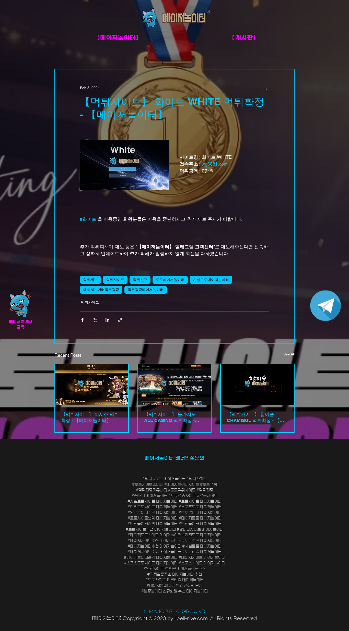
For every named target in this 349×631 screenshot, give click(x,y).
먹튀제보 (90, 280)
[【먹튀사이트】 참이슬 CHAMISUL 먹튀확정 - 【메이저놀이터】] (257, 384)
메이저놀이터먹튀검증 (101, 290)
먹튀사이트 (115, 280)
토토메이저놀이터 (170, 280)
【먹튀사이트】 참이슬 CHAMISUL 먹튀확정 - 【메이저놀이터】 (255, 418)
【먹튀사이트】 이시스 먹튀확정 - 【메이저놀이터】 (90, 417)
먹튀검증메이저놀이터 (146, 290)
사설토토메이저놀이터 (211, 280)
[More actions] (266, 88)
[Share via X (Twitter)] (94, 319)
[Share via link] (120, 319)
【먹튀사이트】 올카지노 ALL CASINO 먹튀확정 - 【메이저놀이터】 (170, 418)
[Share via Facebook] (82, 319)
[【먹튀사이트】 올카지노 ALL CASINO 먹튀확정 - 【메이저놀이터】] (174, 384)
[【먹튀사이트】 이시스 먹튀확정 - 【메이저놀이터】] (91, 384)
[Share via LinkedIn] (107, 319)
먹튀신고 (140, 280)
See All (289, 354)
